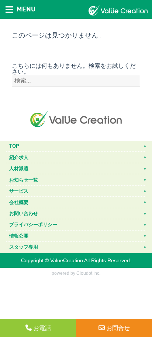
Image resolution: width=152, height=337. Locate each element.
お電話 (42, 328)
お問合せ (118, 328)
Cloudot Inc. (88, 273)
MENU (26, 9)
